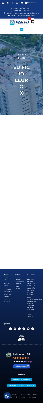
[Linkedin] (15, 328)
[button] (21, 29)
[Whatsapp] (10, 328)
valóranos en (20, 366)
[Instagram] (23, 328)
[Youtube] (28, 328)
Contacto (31, 275)
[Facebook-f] (19, 328)
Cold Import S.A (21, 354)
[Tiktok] (32, 328)
